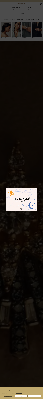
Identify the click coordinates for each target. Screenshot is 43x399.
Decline (34, 396)
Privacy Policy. (19, 393)
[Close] (35, 189)
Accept (21, 396)
